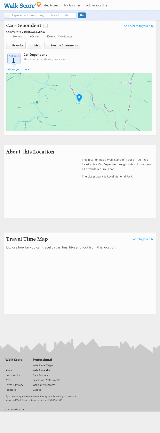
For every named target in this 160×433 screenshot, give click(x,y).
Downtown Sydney (34, 31)
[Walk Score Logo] (22, 5)
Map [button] (37, 45)
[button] (7, 15)
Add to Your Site (96, 5)
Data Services (40, 375)
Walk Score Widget (43, 365)
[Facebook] (14, 365)
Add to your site (143, 239)
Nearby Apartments (64, 45)
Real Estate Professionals (46, 380)
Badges (37, 390)
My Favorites (72, 5)
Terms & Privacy (14, 385)
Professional (42, 360)
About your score (18, 69)
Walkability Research (44, 385)
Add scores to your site (139, 26)
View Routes (65, 36)
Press (8, 380)
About (8, 370)
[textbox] (43, 15)
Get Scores (51, 5)
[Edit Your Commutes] (48, 31)
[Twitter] (7, 365)
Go (82, 15)
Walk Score (13, 360)
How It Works (12, 375)
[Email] (20, 365)
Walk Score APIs (41, 370)
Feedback (10, 390)
